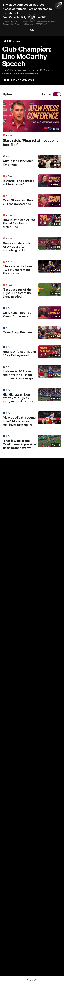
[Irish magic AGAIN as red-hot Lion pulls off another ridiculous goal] (32, 373)
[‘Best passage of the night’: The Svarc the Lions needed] (32, 291)
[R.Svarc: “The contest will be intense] (32, 181)
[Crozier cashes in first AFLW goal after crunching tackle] (32, 245)
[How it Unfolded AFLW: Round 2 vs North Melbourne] (32, 222)
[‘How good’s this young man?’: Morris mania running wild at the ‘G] (32, 419)
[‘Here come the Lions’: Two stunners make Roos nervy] (32, 268)
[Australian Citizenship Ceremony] (32, 161)
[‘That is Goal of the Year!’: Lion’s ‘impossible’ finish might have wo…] (32, 442)
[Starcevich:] (32, 125)
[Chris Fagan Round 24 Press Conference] (32, 313)
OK (32, 30)
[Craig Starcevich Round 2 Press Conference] (32, 200)
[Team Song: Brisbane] (32, 332)
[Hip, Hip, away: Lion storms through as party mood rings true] (32, 396)
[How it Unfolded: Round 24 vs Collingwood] (32, 352)
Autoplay (47, 94)
